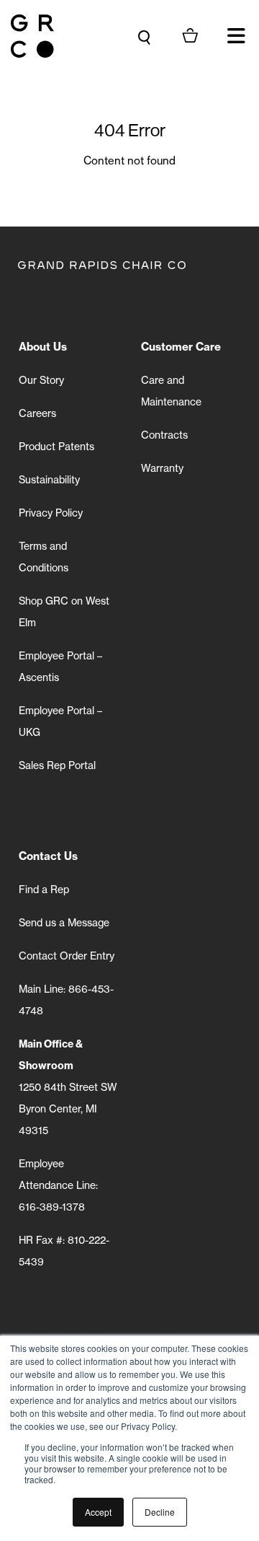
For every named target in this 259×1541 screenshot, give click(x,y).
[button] (236, 36)
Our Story (41, 380)
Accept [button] (98, 1512)
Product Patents (56, 446)
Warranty (162, 468)
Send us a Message (64, 922)
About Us (43, 347)
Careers (37, 413)
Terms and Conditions (43, 557)
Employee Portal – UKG (60, 721)
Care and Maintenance (171, 391)
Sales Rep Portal (57, 765)
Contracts (164, 435)
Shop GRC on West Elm (64, 611)
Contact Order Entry (66, 955)
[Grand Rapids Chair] (32, 36)
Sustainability (49, 479)
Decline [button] (160, 1512)
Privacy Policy (51, 512)
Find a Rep (44, 889)
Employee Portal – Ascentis (60, 666)
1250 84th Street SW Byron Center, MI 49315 (68, 1086)
